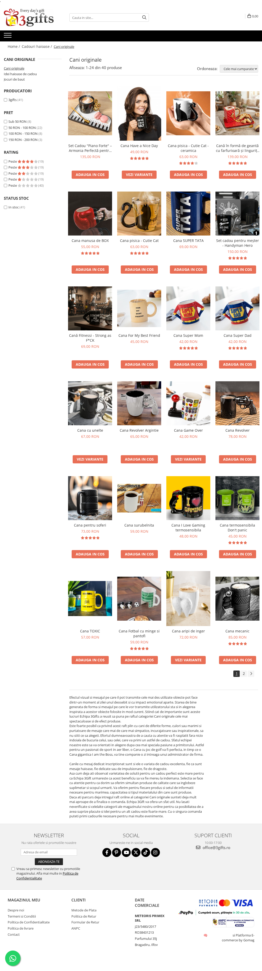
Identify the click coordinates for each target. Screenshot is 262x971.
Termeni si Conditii (22, 916)
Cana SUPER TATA (188, 240)
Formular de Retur (85, 922)
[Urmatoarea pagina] (251, 674)
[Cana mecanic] (237, 599)
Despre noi (16, 910)
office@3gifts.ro (216, 847)
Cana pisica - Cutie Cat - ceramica (188, 148)
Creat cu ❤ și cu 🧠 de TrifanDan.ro (206, 935)
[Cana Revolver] (237, 403)
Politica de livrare (21, 928)
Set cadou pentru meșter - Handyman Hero (237, 243)
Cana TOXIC (90, 631)
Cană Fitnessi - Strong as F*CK (90, 338)
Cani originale (14, 68)
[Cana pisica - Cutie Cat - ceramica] (188, 113)
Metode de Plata (83, 910)
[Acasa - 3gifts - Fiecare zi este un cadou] (29, 18)
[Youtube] (126, 852)
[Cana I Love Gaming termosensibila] (188, 498)
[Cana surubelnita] (139, 498)
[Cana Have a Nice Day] (139, 113)
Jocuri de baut (14, 79)
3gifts (12, 99)
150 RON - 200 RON (23, 139)
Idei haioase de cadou (20, 74)
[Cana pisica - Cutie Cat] (139, 214)
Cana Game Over (188, 430)
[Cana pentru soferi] (90, 498)
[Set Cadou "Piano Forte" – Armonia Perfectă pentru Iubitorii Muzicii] (90, 113)
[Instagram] (155, 852)
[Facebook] (106, 852)
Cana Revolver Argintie (139, 430)
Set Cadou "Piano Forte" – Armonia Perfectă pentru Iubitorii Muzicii (90, 148)
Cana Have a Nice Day (139, 145)
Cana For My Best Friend (139, 335)
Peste (13, 161)
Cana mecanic (237, 631)
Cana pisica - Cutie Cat (139, 240)
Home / (14, 46)
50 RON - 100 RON (22, 127)
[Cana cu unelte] (90, 403)
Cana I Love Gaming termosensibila (188, 527)
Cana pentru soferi (90, 525)
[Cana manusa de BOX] (90, 214)
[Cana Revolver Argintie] (139, 403)
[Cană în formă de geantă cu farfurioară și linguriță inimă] (237, 113)
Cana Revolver (237, 430)
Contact (14, 934)
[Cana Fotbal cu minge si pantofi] (139, 599)
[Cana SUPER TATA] (188, 214)
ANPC (75, 928)
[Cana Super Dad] (237, 308)
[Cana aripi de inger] (188, 598)
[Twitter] (136, 852)
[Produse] (8, 37)
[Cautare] (144, 17)
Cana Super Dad (238, 335)
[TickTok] (145, 852)
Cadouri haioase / (37, 46)
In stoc (13, 207)
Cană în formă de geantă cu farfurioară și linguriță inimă (237, 148)
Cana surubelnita (139, 525)
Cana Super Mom (188, 335)
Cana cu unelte (90, 430)
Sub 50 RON (17, 121)
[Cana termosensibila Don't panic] (237, 498)
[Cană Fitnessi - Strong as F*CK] (90, 308)
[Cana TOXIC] (90, 598)
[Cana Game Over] (188, 403)
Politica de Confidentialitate (29, 922)
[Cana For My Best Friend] (139, 308)
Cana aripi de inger (188, 631)
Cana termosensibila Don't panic (237, 527)
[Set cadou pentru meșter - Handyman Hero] (237, 214)
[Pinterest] (116, 852)
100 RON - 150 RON (23, 133)
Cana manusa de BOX (90, 240)
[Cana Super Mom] (188, 308)
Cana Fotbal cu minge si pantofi (139, 633)
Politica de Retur (83, 916)
